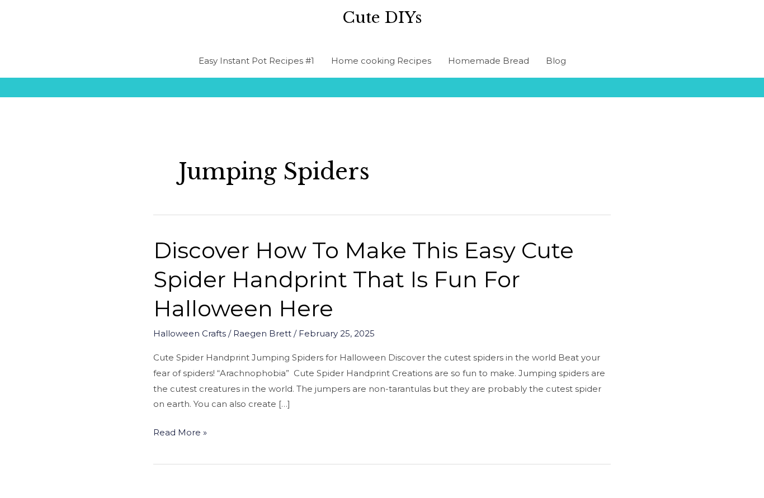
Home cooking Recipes (381, 60)
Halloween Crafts (189, 333)
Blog (556, 60)
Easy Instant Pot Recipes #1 (256, 60)
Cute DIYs (382, 17)
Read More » (180, 432)
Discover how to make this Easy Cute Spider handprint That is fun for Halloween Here (363, 279)
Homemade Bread (488, 60)
